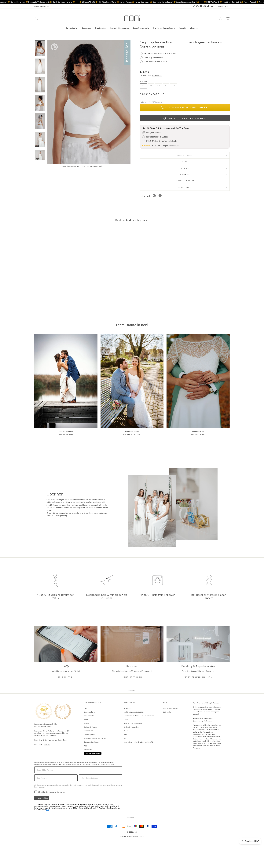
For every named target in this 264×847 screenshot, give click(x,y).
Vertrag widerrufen (93, 753)
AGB (85, 746)
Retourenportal (89, 734)
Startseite (131, 691)
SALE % (182, 28)
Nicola (136, 432)
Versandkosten (157, 75)
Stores (126, 719)
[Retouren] (132, 644)
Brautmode (86, 28)
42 (173, 86)
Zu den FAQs (66, 677)
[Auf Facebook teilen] (160, 196)
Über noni (194, 28)
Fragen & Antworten (41, 6)
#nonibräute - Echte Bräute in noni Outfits (139, 742)
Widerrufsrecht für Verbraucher (95, 738)
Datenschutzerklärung (92, 742)
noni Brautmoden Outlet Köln (134, 712)
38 (158, 86)
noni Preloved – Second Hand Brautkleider (139, 716)
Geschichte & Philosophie (133, 723)
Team (125, 738)
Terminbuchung (89, 712)
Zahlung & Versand (90, 727)
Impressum (88, 749)
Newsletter (128, 708)
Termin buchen (72, 28)
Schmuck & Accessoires (119, 28)
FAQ (85, 708)
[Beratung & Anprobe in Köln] (198, 644)
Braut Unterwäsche (141, 28)
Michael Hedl (68, 434)
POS (121, 836)
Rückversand (88, 731)
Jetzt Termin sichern (198, 677)
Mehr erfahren (132, 677)
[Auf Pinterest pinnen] (154, 196)
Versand (215, 703)
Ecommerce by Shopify (136, 836)
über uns (47, 744)
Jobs (125, 734)
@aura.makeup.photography (203, 721)
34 (143, 86)
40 (166, 86)
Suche (86, 719)
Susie (202, 432)
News (126, 731)
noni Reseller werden (170, 708)
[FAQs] (65, 644)
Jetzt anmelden (42, 798)
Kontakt (87, 723)
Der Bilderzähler (134, 434)
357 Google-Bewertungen (169, 146)
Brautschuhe (100, 28)
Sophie (70, 431)
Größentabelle (89, 716)
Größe (143, 81)
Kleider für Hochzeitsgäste (164, 28)
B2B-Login (167, 712)
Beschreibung (184, 155)
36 (151, 86)
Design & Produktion (131, 727)
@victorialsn (200, 434)
